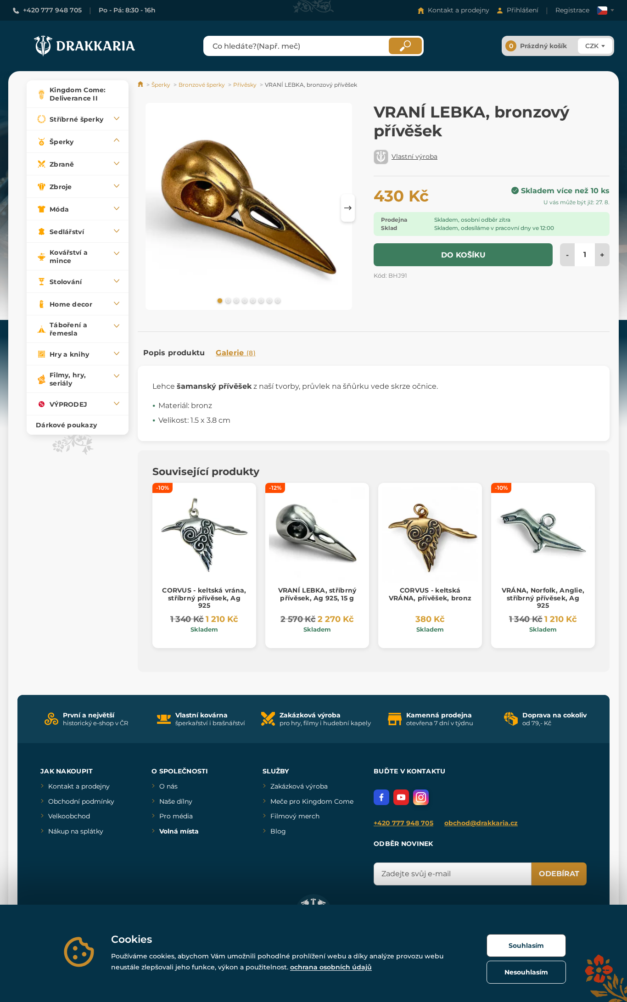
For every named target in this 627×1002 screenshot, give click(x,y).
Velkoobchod (69, 816)
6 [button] (260, 300)
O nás (168, 786)
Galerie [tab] (236, 352)
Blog (278, 831)
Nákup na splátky (75, 831)
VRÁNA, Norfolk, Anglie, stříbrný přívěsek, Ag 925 (543, 598)
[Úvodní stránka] (141, 84)
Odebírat (559, 873)
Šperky (160, 84)
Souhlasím (526, 945)
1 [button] (219, 300)
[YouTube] (401, 797)
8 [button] (277, 300)
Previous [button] (149, 208)
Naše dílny (175, 801)
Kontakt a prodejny (458, 10)
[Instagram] (421, 797)
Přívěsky (245, 84)
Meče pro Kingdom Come (311, 801)
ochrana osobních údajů (331, 967)
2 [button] (227, 300)
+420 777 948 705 (52, 10)
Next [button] (348, 208)
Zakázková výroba (299, 786)
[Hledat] (405, 46)
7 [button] (268, 300)
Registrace (572, 10)
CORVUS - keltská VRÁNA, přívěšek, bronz (430, 594)
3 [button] (235, 300)
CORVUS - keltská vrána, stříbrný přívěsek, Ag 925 (204, 598)
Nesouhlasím (526, 972)
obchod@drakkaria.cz (481, 823)
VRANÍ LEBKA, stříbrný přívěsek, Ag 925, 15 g (317, 594)
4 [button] (244, 300)
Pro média (176, 816)
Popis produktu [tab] (174, 352)
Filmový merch (294, 816)
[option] (248, 208)
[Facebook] (381, 797)
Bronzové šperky (202, 84)
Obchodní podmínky (81, 801)
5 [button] (252, 300)
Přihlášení (522, 10)
